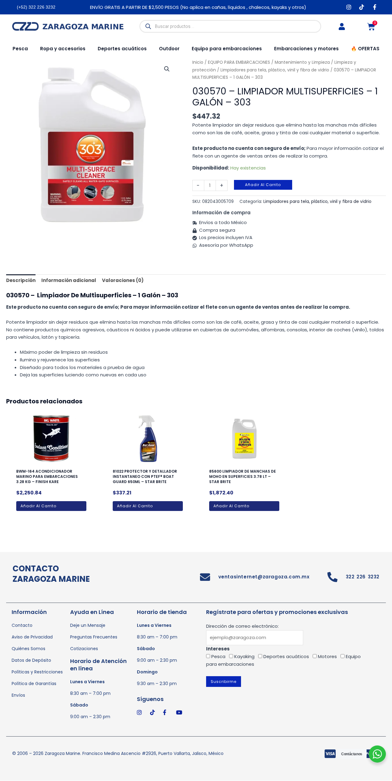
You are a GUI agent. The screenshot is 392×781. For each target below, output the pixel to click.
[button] (166, 68)
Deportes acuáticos (122, 48)
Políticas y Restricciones (37, 672)
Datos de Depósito (31, 660)
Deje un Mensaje (87, 625)
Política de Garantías (34, 683)
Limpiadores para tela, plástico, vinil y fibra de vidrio (275, 70)
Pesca (20, 48)
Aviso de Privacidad (32, 637)
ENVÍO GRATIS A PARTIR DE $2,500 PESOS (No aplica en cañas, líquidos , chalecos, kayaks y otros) (198, 7)
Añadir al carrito (263, 184)
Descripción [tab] (21, 280)
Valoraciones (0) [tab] (123, 280)
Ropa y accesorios (62, 48)
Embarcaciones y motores (306, 48)
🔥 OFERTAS (365, 48)
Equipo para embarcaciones (227, 48)
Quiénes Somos (28, 649)
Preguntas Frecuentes (93, 637)
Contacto (22, 625)
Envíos (18, 695)
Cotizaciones (84, 649)
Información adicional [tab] (68, 280)
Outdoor (169, 48)
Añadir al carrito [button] (38, 506)
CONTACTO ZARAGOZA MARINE (51, 574)
